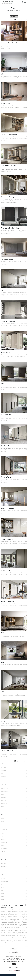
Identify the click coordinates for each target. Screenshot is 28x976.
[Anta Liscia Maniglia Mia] (14, 185)
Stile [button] (2, 814)
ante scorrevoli (14, 866)
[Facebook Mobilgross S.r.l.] (13, 964)
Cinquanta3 (14, 767)
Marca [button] (2, 763)
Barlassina (14, 878)
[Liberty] (14, 62)
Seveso (14, 899)
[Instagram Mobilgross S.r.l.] (15, 964)
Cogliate (14, 884)
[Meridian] (14, 278)
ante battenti (14, 863)
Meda (14, 890)
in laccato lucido (14, 788)
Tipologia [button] (4, 829)
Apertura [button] (3, 859)
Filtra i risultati (14, 16)
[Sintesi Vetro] (14, 340)
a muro (14, 833)
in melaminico (14, 803)
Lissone (14, 887)
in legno (14, 794)
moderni (14, 821)
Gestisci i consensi (12, 975)
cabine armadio (14, 842)
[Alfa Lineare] (14, 91)
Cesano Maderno (14, 881)
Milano (14, 893)
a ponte (14, 836)
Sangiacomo (14, 776)
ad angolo (14, 839)
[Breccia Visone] (14, 558)
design (14, 818)
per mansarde (14, 848)
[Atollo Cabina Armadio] (14, 122)
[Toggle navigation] (25, 2)
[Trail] (14, 650)
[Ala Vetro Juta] (14, 434)
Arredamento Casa (14, 10)
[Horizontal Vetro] (14, 247)
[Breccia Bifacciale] (14, 739)
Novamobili (14, 770)
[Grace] (14, 709)
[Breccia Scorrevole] (14, 589)
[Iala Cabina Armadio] (14, 154)
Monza (14, 896)
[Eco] (14, 372)
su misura (14, 851)
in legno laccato (14, 797)
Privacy (2, 975)
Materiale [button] (3, 784)
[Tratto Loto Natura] (14, 496)
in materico (14, 800)
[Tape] (14, 621)
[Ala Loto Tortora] (14, 465)
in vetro (14, 806)
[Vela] (14, 680)
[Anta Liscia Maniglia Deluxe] (14, 216)
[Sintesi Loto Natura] (14, 309)
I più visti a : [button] (4, 874)
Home (8, 10)
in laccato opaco (14, 791)
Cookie (5, 975)
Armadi (19, 10)
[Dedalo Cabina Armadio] (14, 31)
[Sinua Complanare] (14, 527)
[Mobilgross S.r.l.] (7, 2)
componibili (14, 845)
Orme (14, 773)
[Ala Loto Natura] (14, 403)
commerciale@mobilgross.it (15, 956)
